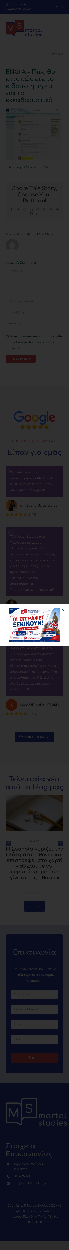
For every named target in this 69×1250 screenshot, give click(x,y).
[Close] (62, 609)
